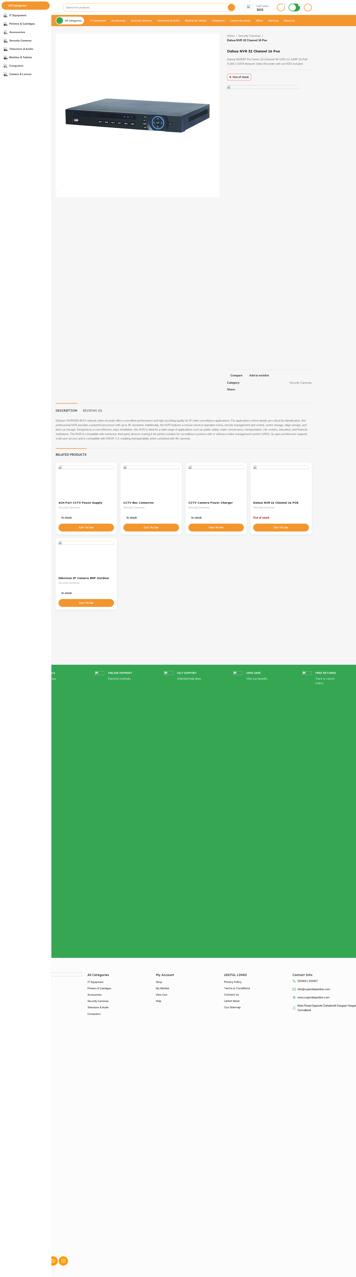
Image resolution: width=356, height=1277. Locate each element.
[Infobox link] (114, 811)
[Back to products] (306, 38)
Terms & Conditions (237, 988)
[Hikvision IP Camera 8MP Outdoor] (86, 557)
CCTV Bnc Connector (138, 502)
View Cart (161, 994)
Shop (159, 981)
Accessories (94, 994)
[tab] (66, 408)
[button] (86, 527)
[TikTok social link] (310, 389)
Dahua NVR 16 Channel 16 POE (276, 502)
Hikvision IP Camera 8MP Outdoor (83, 578)
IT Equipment (95, 981)
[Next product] (311, 38)
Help (158, 1001)
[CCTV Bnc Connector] (151, 482)
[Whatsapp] (53, 1261)
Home (231, 35)
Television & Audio (98, 1007)
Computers (94, 1013)
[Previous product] (302, 38)
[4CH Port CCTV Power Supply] (86, 482)
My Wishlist (162, 988)
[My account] (308, 7)
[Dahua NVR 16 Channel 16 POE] (281, 482)
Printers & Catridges (99, 988)
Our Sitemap (232, 1007)
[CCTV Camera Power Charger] (216, 482)
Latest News (232, 1001)
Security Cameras (249, 35)
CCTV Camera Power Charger (210, 502)
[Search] (231, 7)
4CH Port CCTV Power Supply (80, 502)
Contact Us (231, 995)
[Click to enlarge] (63, 189)
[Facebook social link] (306, 389)
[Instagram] (63, 1261)
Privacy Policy (233, 982)
